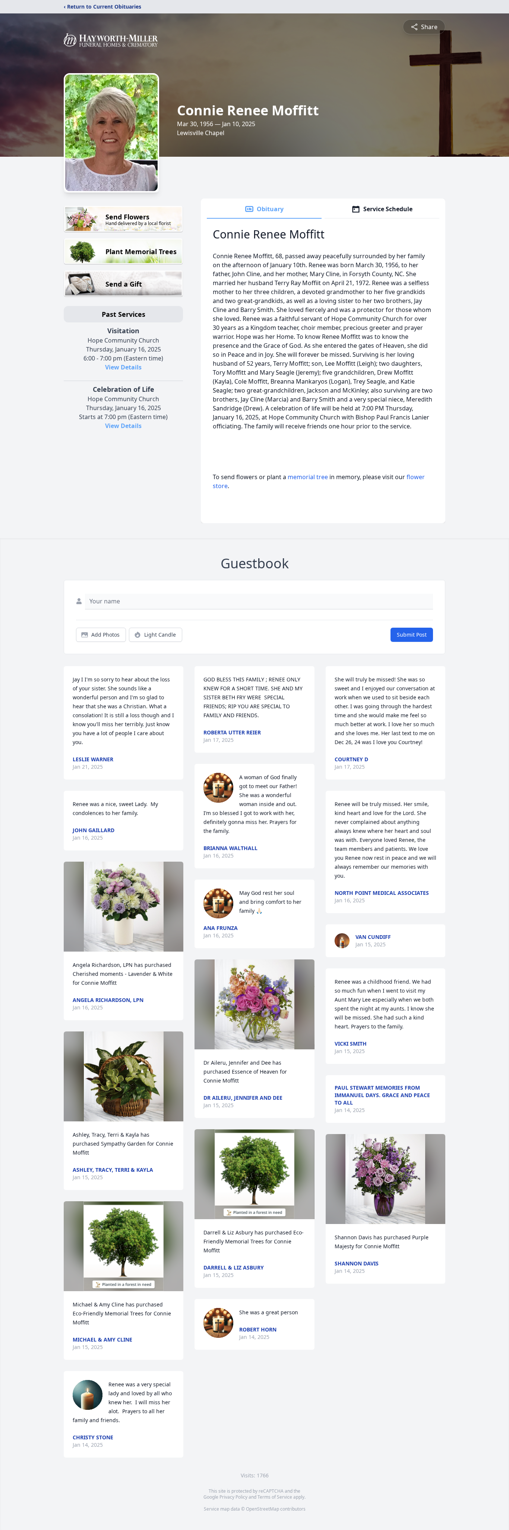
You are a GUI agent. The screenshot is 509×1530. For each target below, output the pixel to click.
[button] (124, 907)
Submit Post (412, 634)
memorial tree (308, 477)
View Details (123, 367)
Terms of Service (274, 1497)
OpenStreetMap (262, 1509)
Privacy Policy (233, 1497)
